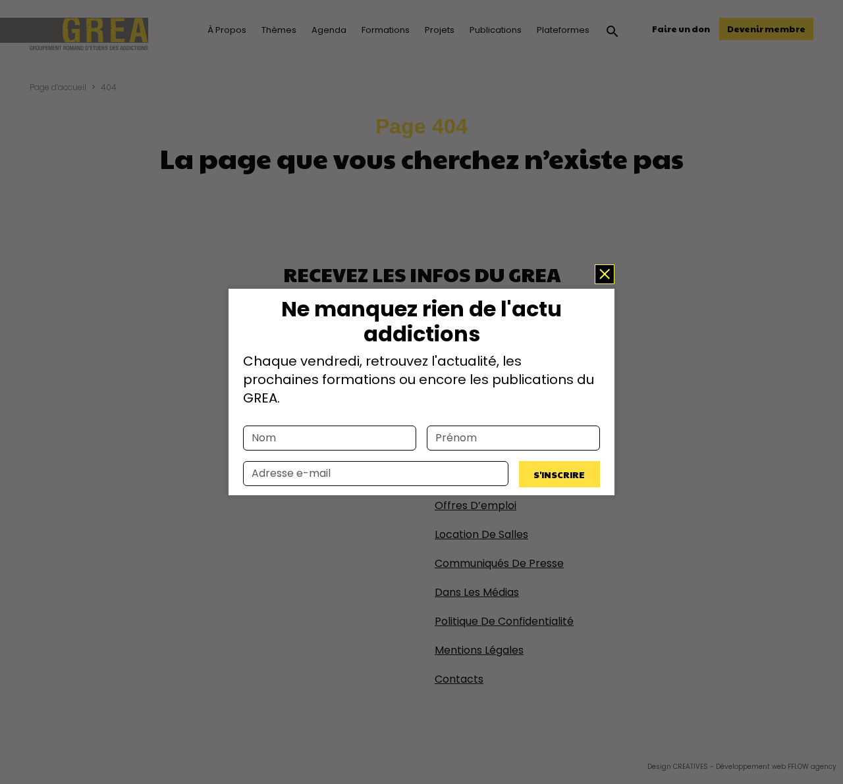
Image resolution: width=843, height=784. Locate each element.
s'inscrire (559, 474)
